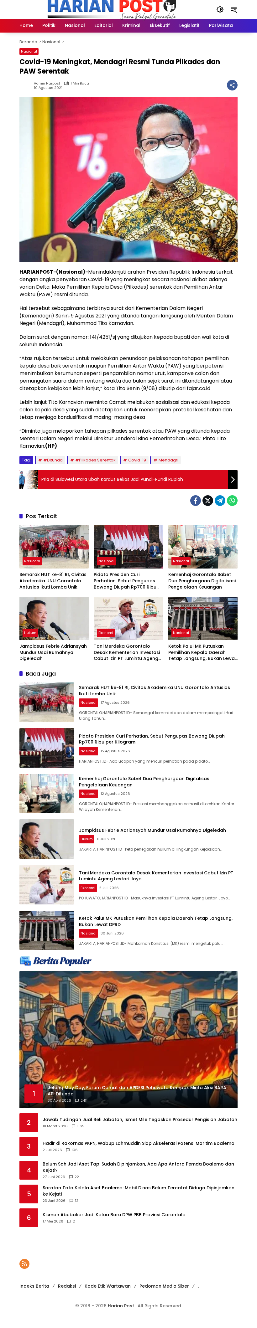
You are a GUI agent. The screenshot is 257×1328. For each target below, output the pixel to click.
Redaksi (67, 1286)
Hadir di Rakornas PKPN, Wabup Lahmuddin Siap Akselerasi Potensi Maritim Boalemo (138, 1143)
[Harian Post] (111, 9)
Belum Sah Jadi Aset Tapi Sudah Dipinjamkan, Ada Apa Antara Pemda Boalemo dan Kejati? (138, 1167)
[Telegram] (220, 500)
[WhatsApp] (232, 500)
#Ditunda (53, 460)
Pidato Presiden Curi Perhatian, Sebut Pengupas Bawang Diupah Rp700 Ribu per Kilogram (125, 581)
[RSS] (24, 1264)
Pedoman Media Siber (164, 1286)
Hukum (30, 632)
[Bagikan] (232, 85)
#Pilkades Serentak (95, 460)
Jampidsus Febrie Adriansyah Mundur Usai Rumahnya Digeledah (53, 652)
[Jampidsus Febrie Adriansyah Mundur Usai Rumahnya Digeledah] (54, 618)
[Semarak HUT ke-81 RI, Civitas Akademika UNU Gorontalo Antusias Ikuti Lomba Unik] (54, 547)
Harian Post (121, 1306)
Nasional (29, 51)
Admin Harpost (47, 83)
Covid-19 (137, 460)
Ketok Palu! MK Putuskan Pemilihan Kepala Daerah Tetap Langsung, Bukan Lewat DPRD (202, 652)
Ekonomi (105, 632)
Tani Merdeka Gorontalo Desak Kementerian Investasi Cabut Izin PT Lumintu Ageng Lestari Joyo (127, 652)
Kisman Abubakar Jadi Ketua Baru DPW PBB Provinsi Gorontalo (114, 1215)
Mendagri (168, 460)
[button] (220, 9)
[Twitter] (207, 500)
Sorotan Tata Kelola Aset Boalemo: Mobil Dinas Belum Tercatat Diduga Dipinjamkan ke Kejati (138, 1191)
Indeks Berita (34, 1286)
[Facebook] (195, 500)
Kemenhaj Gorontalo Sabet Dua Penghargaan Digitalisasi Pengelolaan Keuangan (202, 581)
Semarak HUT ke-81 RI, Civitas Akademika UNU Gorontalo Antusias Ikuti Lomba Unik (53, 581)
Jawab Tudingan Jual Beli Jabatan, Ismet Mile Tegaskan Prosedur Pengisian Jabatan (140, 1120)
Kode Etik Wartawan (108, 1286)
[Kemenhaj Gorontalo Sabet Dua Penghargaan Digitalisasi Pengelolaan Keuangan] (203, 547)
